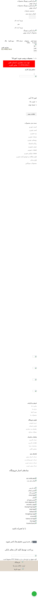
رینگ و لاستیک (32, 143)
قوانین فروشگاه (32, 420)
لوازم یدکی (33, 160)
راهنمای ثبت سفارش (31, 429)
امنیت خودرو (33, 127)
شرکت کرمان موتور (31, 457)
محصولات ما (33, 415)
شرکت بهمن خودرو (32, 466)
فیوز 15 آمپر (33, 98)
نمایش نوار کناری (30, 69)
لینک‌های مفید (33, 454)
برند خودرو (33, 133)
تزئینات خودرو (33, 137)
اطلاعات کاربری (32, 443)
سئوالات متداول (33, 432)
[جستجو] (19, 35)
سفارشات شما (33, 446)
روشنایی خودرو (32, 140)
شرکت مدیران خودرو (31, 463)
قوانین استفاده (33, 426)
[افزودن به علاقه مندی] (34, 110)
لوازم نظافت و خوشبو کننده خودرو (27, 156)
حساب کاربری (33, 440)
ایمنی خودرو (33, 130)
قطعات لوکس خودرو (30, 153)
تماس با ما (34, 406)
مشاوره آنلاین (33, 449)
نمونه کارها (34, 412)
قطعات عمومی (32, 150)
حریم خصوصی (33, 423)
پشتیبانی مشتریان (32, 437)
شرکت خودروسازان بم (31, 460)
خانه (35, 58)
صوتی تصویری (32, 147)
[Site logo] (26, 2)
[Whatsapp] (29, 536)
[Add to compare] (34, 95)
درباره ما (34, 409)
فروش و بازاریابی (32, 403)
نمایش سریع (34, 118)
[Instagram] (34, 536)
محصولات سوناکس (31, 163)
